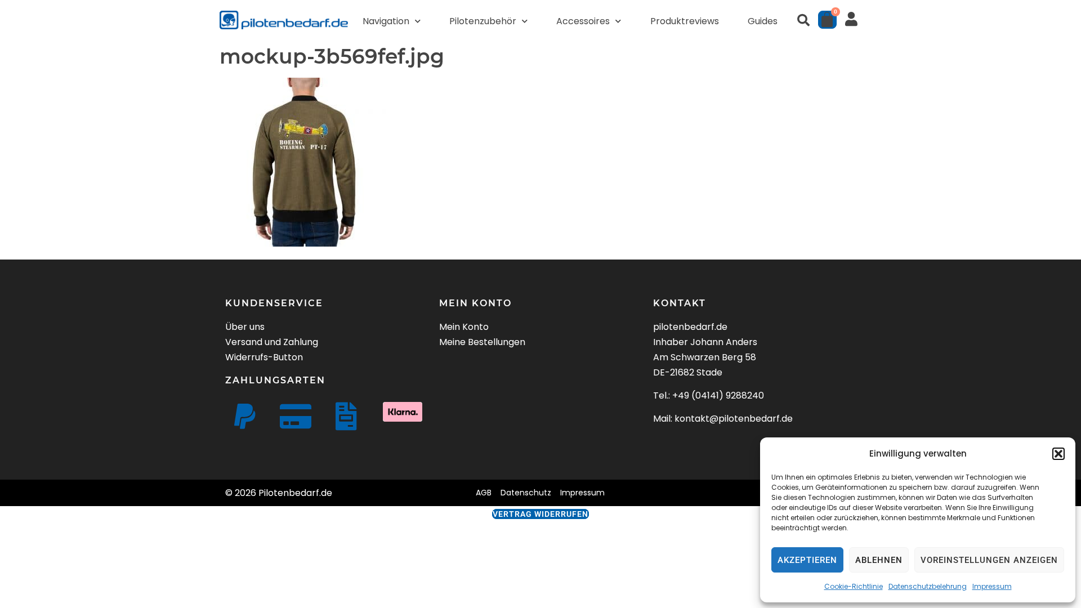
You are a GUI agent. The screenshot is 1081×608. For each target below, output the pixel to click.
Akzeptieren (807, 560)
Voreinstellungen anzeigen (989, 560)
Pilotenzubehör (482, 21)
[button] (1058, 453)
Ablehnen (879, 560)
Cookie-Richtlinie (853, 586)
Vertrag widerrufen (540, 513)
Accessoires (583, 21)
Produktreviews (684, 21)
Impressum (992, 586)
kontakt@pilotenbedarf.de (733, 418)
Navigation (386, 21)
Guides (763, 21)
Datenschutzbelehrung (927, 586)
